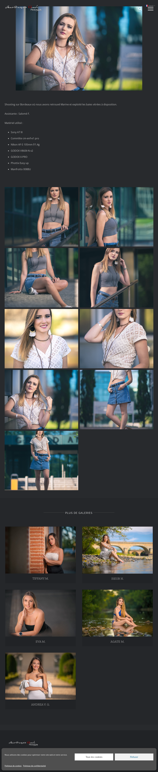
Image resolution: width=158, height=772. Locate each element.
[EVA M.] (40, 613)
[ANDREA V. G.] (40, 676)
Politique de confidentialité (34, 765)
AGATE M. (117, 641)
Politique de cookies (13, 765)
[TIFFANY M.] (40, 550)
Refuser (134, 757)
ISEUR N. (117, 578)
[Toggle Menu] (150, 8)
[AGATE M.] (117, 613)
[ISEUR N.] (117, 550)
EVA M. (40, 641)
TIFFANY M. (40, 578)
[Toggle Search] (140, 8)
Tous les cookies (94, 757)
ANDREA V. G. (40, 704)
